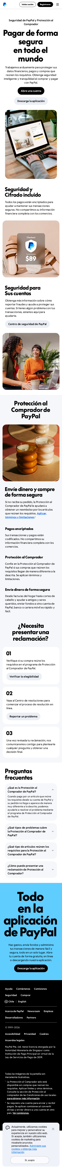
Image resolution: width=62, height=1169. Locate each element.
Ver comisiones (21, 1113)
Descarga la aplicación (31, 101)
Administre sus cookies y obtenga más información (28, 1149)
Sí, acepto (29, 1160)
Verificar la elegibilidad (24, 676)
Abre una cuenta (31, 90)
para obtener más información (23, 1098)
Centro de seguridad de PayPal (27, 324)
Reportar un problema (23, 716)
